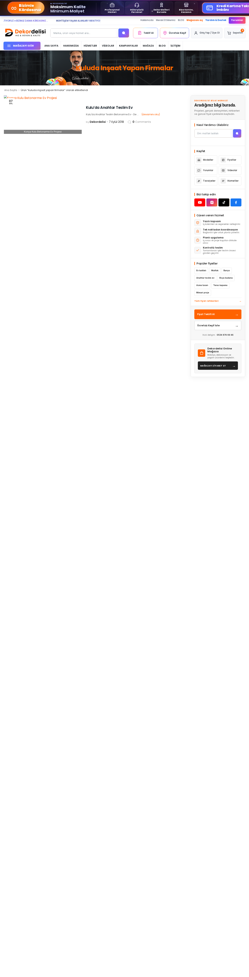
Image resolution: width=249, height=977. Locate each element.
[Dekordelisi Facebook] (236, 202)
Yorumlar (237, 20)
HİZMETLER (90, 45)
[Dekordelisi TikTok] (223, 202)
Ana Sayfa (10, 90)
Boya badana (226, 278)
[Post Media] (43, 114)
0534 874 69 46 (225, 335)
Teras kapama (220, 285)
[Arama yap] (123, 33)
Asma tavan (202, 285)
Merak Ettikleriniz (165, 20)
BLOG (181, 20)
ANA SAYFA (51, 45)
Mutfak (214, 270)
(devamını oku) (150, 114)
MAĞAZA (148, 45)
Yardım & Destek (215, 20)
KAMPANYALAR (128, 45)
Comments (141, 122)
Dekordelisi (98, 122)
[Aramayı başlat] (237, 133)
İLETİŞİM (175, 45)
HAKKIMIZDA (71, 45)
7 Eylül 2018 (116, 122)
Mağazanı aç (195, 20)
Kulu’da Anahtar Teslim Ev (109, 107)
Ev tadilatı (201, 270)
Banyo (227, 270)
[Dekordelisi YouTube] (199, 202)
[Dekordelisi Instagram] (211, 202)
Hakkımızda (146, 20)
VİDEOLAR (108, 45)
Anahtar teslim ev (205, 278)
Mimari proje (202, 292)
